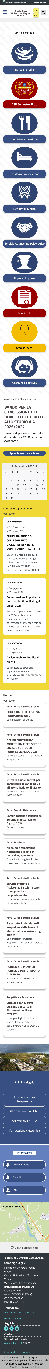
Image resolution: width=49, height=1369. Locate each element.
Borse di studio (24, 69)
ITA (36, 10)
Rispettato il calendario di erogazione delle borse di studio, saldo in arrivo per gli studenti (24, 929)
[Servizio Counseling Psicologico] (24, 227)
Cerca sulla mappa (13, 1206)
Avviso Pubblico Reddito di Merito (23, 659)
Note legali (9, 1352)
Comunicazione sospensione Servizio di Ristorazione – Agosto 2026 (24, 819)
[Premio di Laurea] (24, 262)
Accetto (13, 1367)
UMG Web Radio (21, 1164)
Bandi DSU (24, 313)
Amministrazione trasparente (24, 1099)
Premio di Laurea (24, 278)
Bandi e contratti (13, 1318)
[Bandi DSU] (24, 297)
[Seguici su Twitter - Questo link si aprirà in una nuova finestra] (11, 1328)
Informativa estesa (30, 1367)
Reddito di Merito (24, 209)
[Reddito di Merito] (24, 192)
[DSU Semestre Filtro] (24, 88)
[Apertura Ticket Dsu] (24, 366)
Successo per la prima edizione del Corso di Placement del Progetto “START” (21, 1008)
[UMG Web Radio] (9, 1165)
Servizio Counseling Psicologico (24, 243)
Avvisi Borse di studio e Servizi (20, 399)
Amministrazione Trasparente (19, 1312)
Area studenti (24, 348)
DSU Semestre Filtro (24, 104)
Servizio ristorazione (25, 139)
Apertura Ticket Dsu (24, 382)
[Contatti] (9, 1178)
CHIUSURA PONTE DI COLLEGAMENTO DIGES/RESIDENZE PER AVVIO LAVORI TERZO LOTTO (24, 542)
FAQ (15, 1190)
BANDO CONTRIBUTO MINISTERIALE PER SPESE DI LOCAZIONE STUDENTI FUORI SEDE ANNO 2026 (24, 746)
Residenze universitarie (24, 174)
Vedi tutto (9, 513)
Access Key (24, 1352)
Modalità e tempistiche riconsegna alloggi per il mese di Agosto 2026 (21, 852)
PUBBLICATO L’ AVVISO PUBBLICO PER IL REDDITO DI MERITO (23, 971)
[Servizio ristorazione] (24, 123)
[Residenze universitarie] (24, 158)
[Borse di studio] (24, 53)
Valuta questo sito (26, 1247)
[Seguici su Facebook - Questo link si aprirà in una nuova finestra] (6, 1328)
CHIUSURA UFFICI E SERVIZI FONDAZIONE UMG (24, 714)
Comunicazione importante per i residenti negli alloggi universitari (23, 601)
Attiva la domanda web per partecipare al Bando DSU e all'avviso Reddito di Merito (24, 784)
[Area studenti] (24, 332)
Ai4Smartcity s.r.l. (13, 1343)
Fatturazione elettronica (24, 1130)
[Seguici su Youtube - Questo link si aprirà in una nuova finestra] (17, 1328)
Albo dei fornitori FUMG (24, 1111)
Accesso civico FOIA (24, 1121)
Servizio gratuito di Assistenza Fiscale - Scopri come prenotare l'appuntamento (23, 889)
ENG (36, 15)
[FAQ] (9, 1190)
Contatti (17, 1177)
